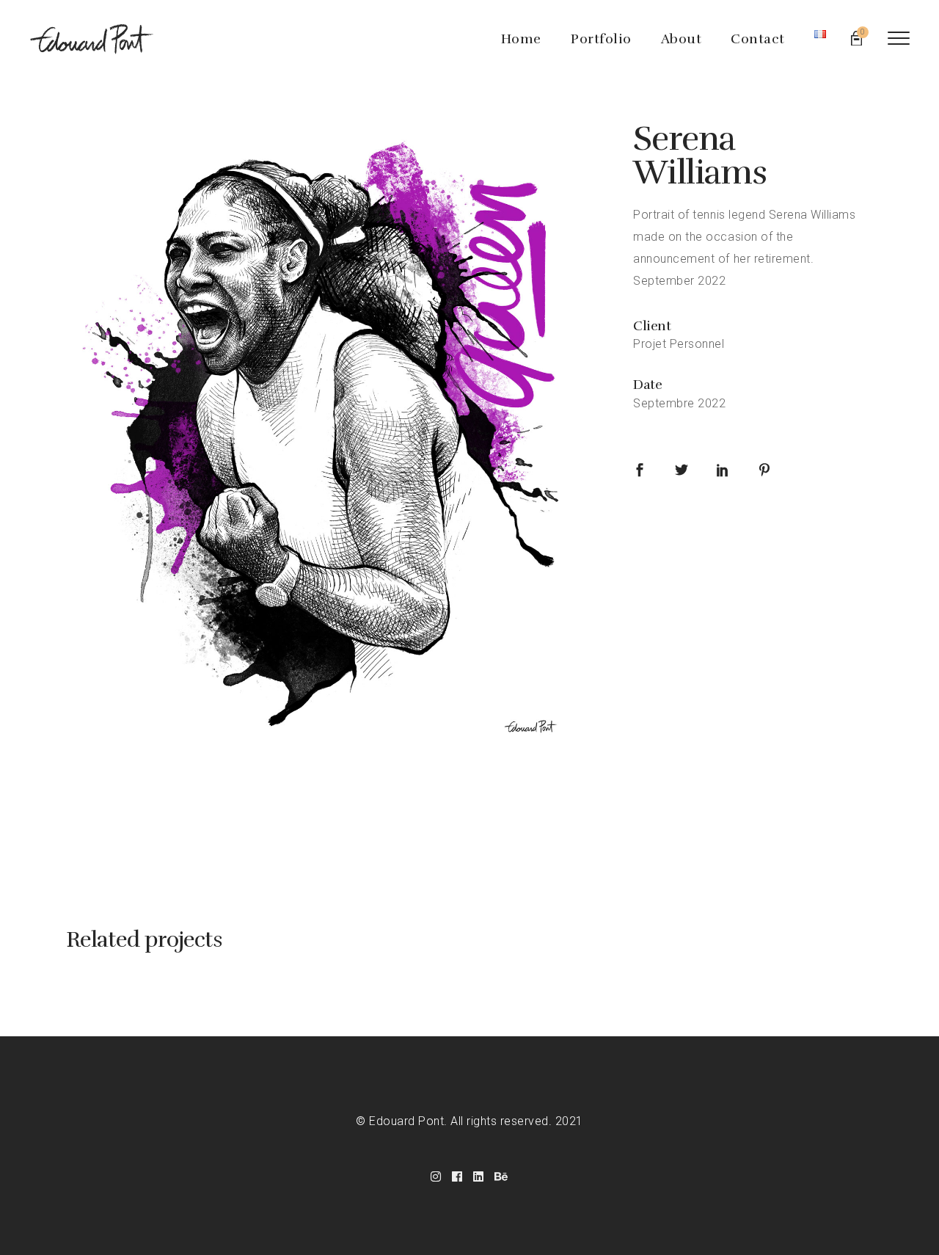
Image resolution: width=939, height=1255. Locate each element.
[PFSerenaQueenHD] (327, 440)
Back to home (469, 830)
